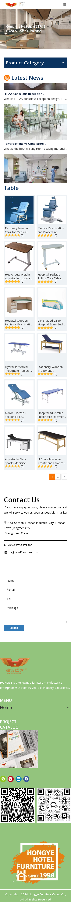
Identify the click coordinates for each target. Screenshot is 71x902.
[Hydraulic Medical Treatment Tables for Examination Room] (19, 347)
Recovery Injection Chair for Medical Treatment (17, 230)
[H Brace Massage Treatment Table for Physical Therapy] (52, 441)
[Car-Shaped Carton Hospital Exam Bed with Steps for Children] (52, 302)
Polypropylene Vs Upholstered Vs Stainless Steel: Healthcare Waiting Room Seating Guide (25, 141)
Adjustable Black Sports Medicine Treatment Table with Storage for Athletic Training (16, 461)
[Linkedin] (19, 779)
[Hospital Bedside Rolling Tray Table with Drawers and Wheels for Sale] (52, 256)
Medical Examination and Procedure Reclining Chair (51, 230)
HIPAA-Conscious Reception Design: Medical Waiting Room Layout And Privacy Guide (25, 91)
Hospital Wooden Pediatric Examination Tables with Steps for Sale (19, 322)
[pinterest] (11, 779)
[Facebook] (26, 779)
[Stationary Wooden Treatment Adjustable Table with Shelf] (52, 343)
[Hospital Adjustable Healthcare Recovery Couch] (52, 394)
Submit (14, 628)
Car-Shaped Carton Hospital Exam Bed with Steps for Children (50, 322)
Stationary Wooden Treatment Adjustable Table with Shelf (52, 368)
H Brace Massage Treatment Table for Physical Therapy (51, 461)
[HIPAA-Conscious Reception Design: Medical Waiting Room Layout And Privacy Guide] (35, 86)
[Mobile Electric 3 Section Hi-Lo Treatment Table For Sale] (19, 394)
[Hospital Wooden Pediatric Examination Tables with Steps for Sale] (19, 302)
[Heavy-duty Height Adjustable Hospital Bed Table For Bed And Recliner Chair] (19, 257)
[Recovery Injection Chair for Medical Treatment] (19, 210)
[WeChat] (3, 779)
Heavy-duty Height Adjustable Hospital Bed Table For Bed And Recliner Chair (17, 276)
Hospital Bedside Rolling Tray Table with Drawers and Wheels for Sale (49, 276)
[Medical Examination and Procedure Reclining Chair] (52, 210)
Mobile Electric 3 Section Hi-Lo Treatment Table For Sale (18, 415)
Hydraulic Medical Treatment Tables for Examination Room (19, 368)
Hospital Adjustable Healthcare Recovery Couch (51, 415)
